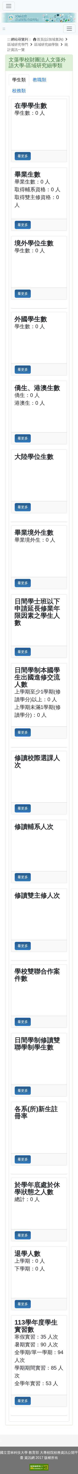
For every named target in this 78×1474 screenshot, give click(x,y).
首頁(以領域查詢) (50, 39)
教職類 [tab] (39, 79)
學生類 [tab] (19, 79)
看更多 (23, 156)
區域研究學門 (17, 44)
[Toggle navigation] (69, 28)
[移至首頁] (39, 17)
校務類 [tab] (19, 90)
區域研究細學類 (46, 44)
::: (4, 28)
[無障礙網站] (39, 1467)
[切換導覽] (9, 6)
